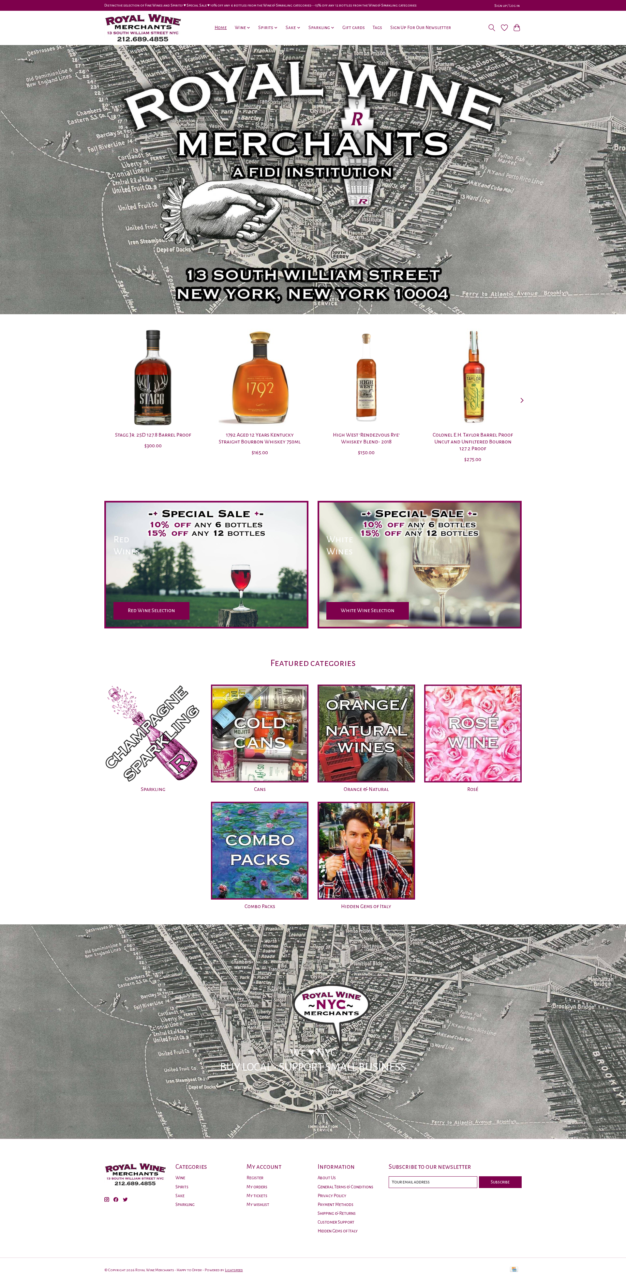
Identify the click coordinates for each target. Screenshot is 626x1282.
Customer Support (336, 1222)
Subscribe (500, 1182)
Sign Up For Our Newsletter (420, 27)
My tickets (256, 1195)
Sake (180, 1195)
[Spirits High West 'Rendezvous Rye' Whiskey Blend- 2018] (366, 377)
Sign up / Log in (507, 6)
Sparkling (153, 789)
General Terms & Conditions (345, 1186)
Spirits (181, 1186)
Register (254, 1177)
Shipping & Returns (337, 1213)
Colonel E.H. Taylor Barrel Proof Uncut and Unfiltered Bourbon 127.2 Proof (473, 442)
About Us (327, 1177)
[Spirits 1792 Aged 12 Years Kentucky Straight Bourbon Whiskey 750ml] (259, 377)
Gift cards (353, 27)
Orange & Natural (366, 789)
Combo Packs (260, 906)
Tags (377, 27)
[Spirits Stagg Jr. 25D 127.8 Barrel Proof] (153, 377)
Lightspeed (234, 1270)
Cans (260, 789)
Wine (180, 1177)
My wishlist (257, 1204)
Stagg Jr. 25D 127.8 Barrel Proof (153, 435)
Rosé (472, 789)
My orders (256, 1186)
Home (221, 27)
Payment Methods (335, 1204)
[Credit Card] (514, 1270)
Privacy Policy (332, 1195)
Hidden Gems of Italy (366, 906)
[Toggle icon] (492, 28)
